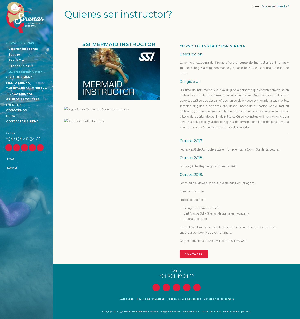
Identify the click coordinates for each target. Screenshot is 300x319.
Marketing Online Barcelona (225, 311)
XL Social (203, 311)
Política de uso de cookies (184, 299)
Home (255, 6)
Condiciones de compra (219, 299)
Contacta (193, 254)
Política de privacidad (151, 299)
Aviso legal (127, 299)
